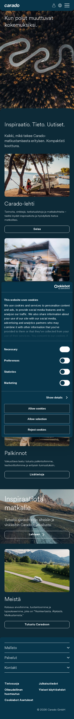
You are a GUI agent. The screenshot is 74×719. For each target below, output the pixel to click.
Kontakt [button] (10, 667)
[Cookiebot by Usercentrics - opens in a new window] (54, 287)
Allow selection (37, 418)
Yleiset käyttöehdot (52, 690)
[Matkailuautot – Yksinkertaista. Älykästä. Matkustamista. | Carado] (11, 5)
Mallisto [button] (10, 647)
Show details (54, 397)
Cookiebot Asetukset (18, 700)
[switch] (65, 360)
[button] (60, 5)
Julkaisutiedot (48, 683)
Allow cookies (37, 408)
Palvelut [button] (10, 657)
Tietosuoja (11, 683)
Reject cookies (37, 429)
